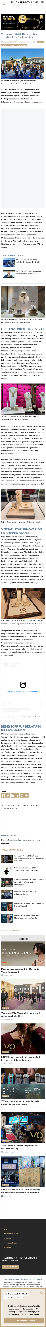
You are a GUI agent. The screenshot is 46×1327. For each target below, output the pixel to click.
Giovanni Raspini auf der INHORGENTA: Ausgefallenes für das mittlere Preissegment (29, 882)
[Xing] (17, 795)
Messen (40, 42)
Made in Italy (13, 805)
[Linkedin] (13, 795)
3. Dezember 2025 (8, 1196)
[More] (26, 795)
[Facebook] (3, 795)
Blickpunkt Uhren (11, 1233)
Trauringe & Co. (10, 1243)
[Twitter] (8, 795)
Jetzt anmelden (10, 1266)
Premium (7, 1247)
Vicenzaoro (21, 45)
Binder (5, 964)
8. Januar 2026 (7, 1108)
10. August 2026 (7, 975)
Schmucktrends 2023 (29, 805)
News (4, 45)
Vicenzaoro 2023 (9, 808)
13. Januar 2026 (7, 1063)
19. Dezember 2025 (8, 1152)
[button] (41, 1293)
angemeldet (14, 840)
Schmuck (11, 45)
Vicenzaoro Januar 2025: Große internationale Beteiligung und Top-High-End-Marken (29, 858)
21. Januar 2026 (7, 1019)
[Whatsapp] (22, 795)
